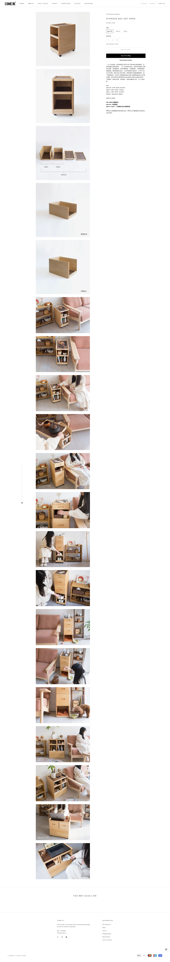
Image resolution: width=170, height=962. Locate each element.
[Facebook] (57, 937)
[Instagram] (62, 937)
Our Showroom (106, 924)
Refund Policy (106, 937)
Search (152, 3)
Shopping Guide (106, 933)
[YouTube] (66, 937)
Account (144, 3)
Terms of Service (107, 940)
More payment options (126, 60)
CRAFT (54, 3)
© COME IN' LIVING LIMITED (17, 955)
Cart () (161, 3)
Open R (118, 31)
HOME (21, 3)
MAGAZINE (89, 3)
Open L (126, 31)
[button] (166, 949)
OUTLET (78, 3)
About (104, 927)
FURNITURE (65, 3)
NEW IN (31, 3)
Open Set (109, 31)
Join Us (104, 930)
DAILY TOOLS (43, 3)
